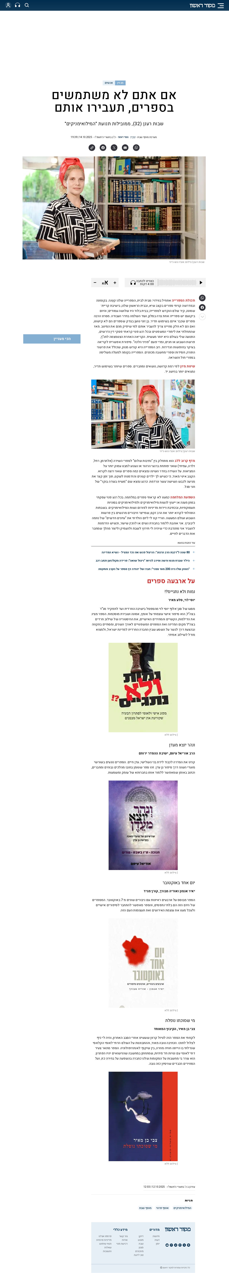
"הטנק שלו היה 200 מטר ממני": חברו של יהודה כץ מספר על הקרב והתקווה (144, 569)
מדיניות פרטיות (103, 1240)
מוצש (140, 1240)
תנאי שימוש (105, 1244)
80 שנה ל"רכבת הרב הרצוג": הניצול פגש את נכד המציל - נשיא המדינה (146, 552)
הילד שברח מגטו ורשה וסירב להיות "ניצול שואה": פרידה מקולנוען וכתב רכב (143, 560)
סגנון (141, 1247)
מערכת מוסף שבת (147, 137)
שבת (141, 1244)
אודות (125, 1240)
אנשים (109, 83)
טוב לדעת (138, 1255)
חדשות (156, 1236)
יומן (158, 1244)
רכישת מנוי (122, 1244)
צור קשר (123, 1236)
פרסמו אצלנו (105, 1236)
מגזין (120, 83)
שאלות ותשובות (107, 1249)
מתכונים (139, 1251)
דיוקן (141, 1236)
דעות (157, 1240)
